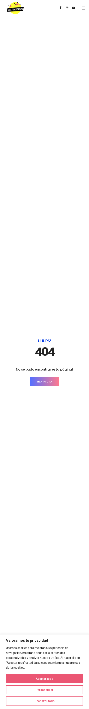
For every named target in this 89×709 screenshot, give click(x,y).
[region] (44, 671)
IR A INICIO (44, 382)
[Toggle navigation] (83, 8)
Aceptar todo (44, 678)
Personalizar (44, 690)
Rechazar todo (45, 701)
